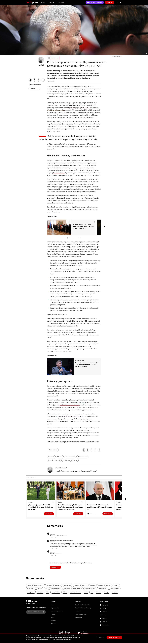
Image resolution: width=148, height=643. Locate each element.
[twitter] (91, 450)
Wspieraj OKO (54, 608)
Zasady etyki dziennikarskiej (83, 608)
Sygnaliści (53, 620)
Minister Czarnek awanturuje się (70, 405)
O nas (52, 605)
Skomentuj (33, 88)
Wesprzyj (109, 2)
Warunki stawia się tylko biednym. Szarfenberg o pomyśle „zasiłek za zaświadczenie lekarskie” (70, 507)
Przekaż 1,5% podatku (57, 611)
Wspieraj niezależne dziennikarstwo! (36, 607)
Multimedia (61, 2)
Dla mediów (78, 617)
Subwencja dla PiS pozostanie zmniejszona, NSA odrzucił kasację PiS (99, 507)
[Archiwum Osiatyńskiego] (83, 632)
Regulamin (78, 611)
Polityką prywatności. (48, 638)
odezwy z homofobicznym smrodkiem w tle (69, 416)
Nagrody (53, 614)
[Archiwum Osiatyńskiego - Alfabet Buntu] (64, 632)
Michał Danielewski (61, 468)
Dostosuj (101, 637)
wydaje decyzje (81, 402)
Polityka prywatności (81, 614)
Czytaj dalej (49, 514)
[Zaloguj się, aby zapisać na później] (53, 502)
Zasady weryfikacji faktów (82, 605)
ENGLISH (53, 623)
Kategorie (51, 2)
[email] (95, 450)
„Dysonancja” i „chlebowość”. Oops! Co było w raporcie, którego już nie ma (40, 507)
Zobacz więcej (86, 546)
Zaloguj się (54, 567)
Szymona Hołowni (59, 173)
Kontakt (53, 617)
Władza (30, 502)
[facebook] (87, 450)
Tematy (43, 2)
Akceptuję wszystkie (114, 637)
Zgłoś (56, 538)
